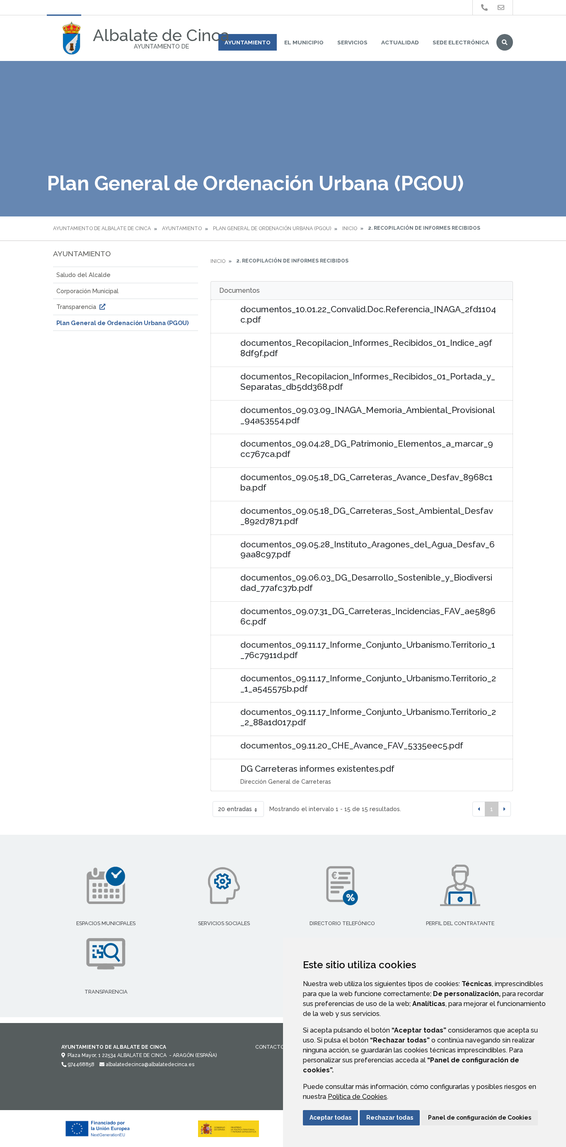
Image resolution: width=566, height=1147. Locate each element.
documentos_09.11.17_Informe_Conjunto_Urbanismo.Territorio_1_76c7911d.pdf (367, 649)
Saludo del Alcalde (83, 274)
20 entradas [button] (235, 808)
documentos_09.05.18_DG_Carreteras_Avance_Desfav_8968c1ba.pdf (366, 482)
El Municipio (304, 42)
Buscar (504, 42)
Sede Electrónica (461, 42)
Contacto (269, 1047)
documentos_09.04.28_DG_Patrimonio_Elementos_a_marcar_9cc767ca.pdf (366, 448)
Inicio (349, 228)
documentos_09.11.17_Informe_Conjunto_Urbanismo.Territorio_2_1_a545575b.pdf (368, 683)
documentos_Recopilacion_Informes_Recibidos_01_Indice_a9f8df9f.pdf (366, 348)
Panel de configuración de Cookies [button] (479, 1117)
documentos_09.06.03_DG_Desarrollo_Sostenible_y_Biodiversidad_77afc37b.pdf (366, 582)
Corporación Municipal (87, 290)
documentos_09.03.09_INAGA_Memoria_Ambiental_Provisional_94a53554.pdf (367, 415)
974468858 (80, 1064)
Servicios (352, 42)
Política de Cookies (357, 1097)
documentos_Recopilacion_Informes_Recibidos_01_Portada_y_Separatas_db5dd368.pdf (367, 381)
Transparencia (77, 306)
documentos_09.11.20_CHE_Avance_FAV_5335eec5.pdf (351, 745)
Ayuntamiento (248, 42)
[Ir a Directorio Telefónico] (484, 8)
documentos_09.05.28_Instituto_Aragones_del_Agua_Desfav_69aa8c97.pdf (367, 549)
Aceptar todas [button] (330, 1117)
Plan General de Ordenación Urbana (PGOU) (272, 228)
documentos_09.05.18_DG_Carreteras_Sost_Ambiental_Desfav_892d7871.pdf (366, 515)
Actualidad (400, 42)
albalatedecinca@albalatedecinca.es (149, 1064)
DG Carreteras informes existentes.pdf (317, 768)
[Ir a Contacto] (501, 8)
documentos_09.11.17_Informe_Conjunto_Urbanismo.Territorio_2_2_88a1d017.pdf (368, 717)
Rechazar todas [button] (389, 1117)
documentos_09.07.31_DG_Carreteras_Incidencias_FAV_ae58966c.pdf (368, 616)
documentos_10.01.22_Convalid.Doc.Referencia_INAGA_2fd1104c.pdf (368, 314)
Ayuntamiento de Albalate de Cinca (102, 228)
